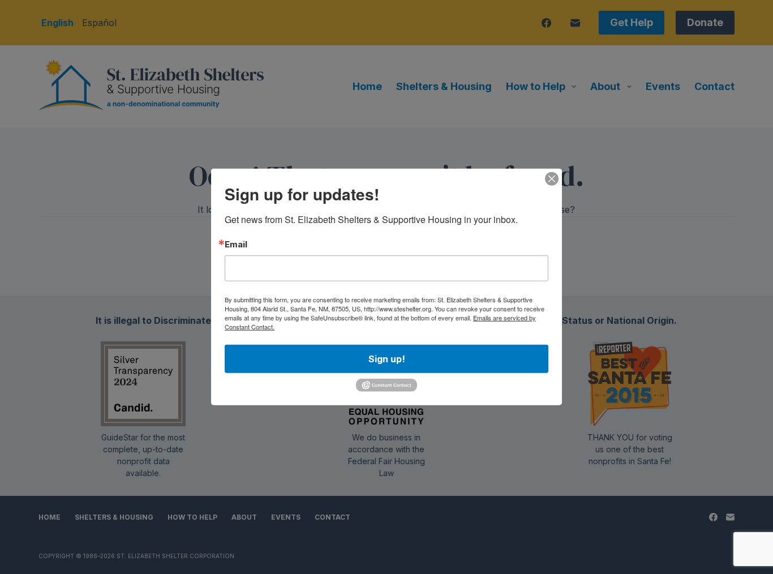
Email (236, 244)
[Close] (552, 179)
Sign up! (386, 359)
